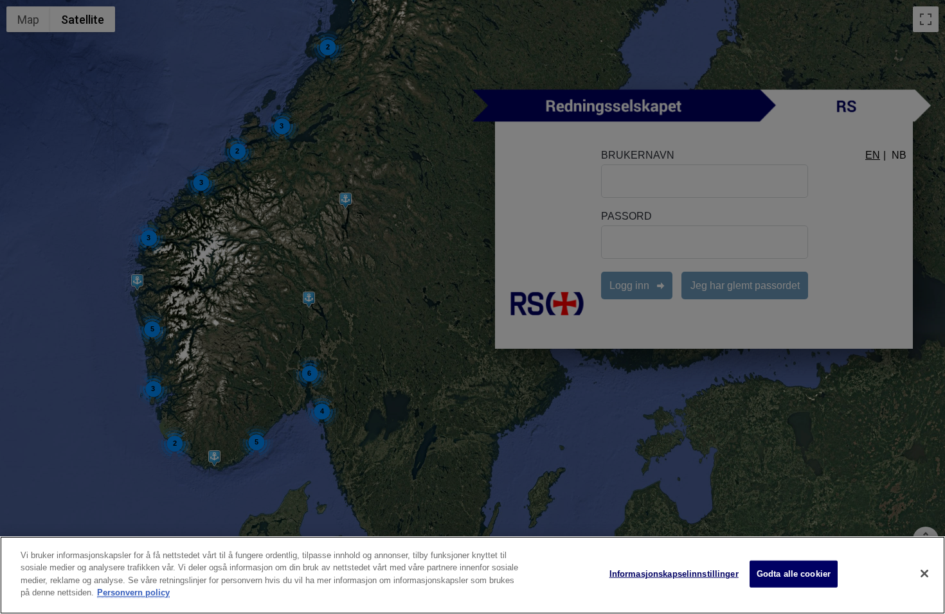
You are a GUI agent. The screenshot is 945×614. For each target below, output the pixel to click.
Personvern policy (133, 592)
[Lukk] (924, 573)
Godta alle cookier (794, 574)
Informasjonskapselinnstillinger (674, 574)
